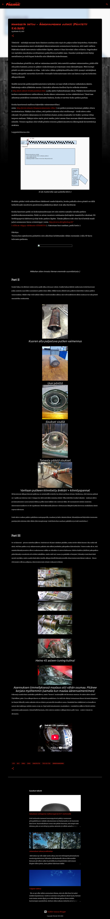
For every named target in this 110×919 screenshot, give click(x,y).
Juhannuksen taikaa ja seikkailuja (41, 851)
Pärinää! (13, 4)
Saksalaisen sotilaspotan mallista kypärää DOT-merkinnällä (50, 814)
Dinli (23, 763)
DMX (28, 763)
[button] (12, 35)
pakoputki (36, 763)
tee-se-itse (46, 763)
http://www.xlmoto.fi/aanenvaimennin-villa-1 (36, 108)
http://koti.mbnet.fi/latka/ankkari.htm (29, 91)
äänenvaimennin (58, 763)
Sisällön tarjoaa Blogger (56, 912)
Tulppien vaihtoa (35, 889)
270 (13, 763)
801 (18, 763)
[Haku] (23, 4)
